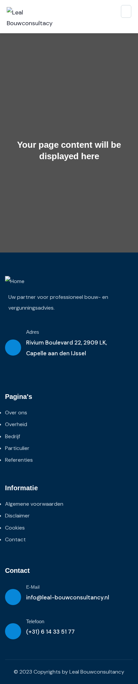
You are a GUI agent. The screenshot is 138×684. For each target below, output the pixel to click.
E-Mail (33, 587)
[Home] (14, 281)
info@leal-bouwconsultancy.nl (67, 597)
